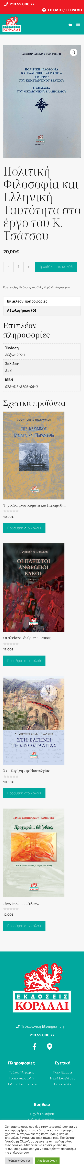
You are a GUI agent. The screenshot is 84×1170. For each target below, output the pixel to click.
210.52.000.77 (42, 1035)
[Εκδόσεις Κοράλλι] (11, 24)
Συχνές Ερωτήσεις (42, 1113)
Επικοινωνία (62, 1084)
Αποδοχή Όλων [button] (47, 1160)
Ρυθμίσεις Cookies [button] (19, 1160)
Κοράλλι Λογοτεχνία (57, 287)
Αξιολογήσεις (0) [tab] (21, 310)
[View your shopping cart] (70, 24)
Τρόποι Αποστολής (21, 1078)
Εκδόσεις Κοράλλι (30, 287)
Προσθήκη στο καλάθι (56, 267)
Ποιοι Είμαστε (62, 1072)
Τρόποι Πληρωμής (21, 1072)
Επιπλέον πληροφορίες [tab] (27, 301)
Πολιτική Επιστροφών (22, 1084)
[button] (73, 52)
